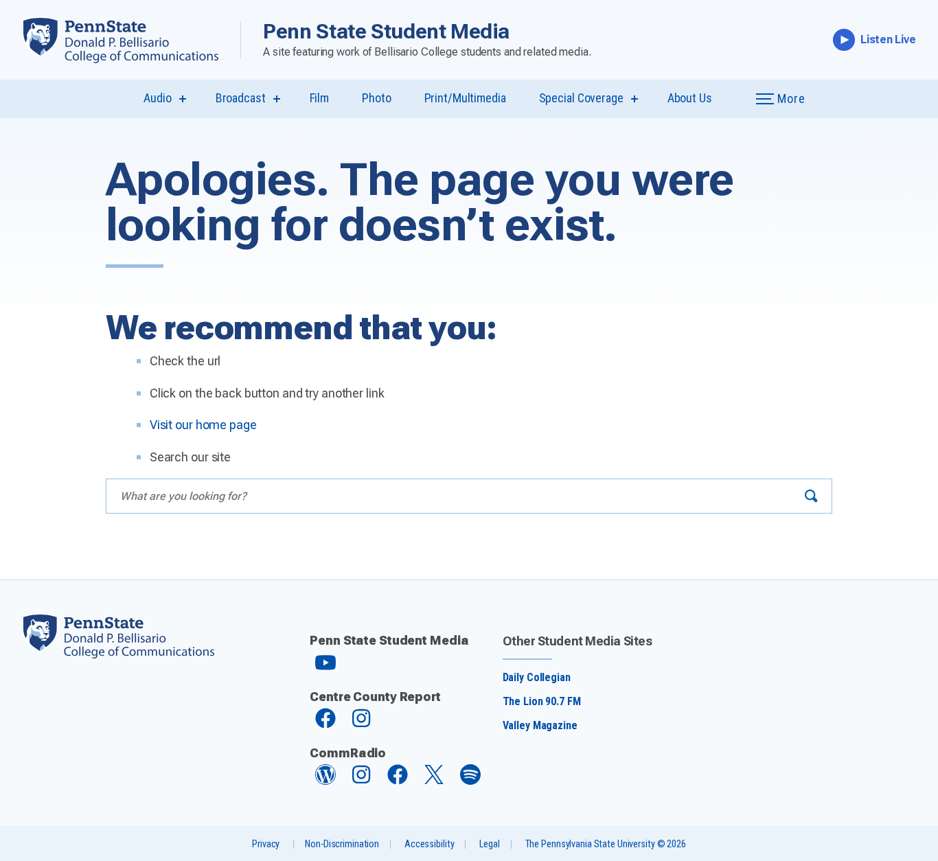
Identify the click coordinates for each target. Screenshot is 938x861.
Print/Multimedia (465, 98)
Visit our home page (203, 424)
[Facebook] (325, 724)
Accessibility (429, 844)
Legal (489, 844)
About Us (689, 98)
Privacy (265, 844)
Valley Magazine (540, 725)
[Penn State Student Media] (131, 39)
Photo (376, 98)
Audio (157, 98)
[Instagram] (361, 724)
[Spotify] (470, 781)
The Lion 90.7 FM (542, 701)
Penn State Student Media (386, 31)
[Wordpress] (325, 781)
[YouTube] (325, 668)
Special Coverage (581, 98)
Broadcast (241, 98)
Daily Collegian (537, 677)
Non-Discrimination (342, 844)
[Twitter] (434, 780)
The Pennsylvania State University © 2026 (605, 844)
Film (320, 98)
